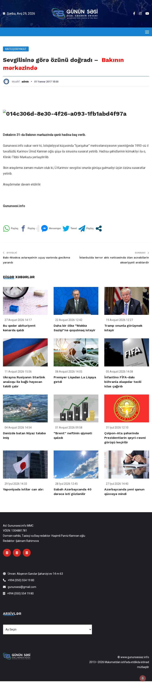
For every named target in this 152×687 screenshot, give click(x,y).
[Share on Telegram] (86, 228)
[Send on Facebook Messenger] (51, 228)
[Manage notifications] (143, 678)
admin (25, 81)
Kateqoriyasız (15, 49)
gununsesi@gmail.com (22, 587)
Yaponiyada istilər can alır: (23, 489)
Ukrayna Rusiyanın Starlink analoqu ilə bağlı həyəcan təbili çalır (24, 381)
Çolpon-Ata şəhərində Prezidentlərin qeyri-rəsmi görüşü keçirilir (125, 437)
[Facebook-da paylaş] (27, 228)
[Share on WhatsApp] (10, 228)
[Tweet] (70, 228)
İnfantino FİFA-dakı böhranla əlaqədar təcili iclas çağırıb (122, 381)
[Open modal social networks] (98, 228)
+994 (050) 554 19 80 (21, 580)
